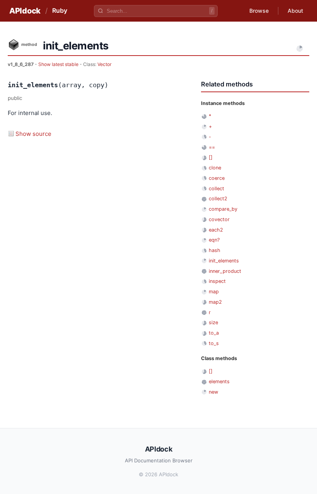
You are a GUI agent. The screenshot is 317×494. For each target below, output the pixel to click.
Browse (259, 10)
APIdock (25, 10)
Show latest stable (59, 64)
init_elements (224, 261)
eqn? (214, 240)
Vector (104, 64)
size (213, 322)
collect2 (218, 198)
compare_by (223, 209)
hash (214, 250)
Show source (33, 133)
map (214, 291)
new (213, 392)
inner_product (225, 271)
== (212, 147)
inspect (217, 281)
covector (219, 219)
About (295, 10)
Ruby (59, 10)
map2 (215, 302)
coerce (217, 178)
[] (211, 157)
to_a (214, 333)
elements (219, 381)
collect (216, 188)
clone (215, 168)
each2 (216, 230)
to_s (214, 343)
